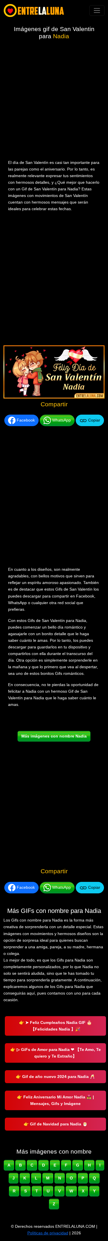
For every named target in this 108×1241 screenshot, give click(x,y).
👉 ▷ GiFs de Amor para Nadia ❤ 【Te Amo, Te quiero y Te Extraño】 (55, 1052)
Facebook (25, 420)
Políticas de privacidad (47, 1233)
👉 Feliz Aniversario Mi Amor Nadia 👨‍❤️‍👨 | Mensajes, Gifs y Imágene (55, 1100)
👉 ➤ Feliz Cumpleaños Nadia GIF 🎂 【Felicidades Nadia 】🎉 (55, 1025)
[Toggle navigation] (97, 10)
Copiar (93, 420)
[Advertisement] (54, 101)
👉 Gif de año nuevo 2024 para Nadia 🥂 (55, 1076)
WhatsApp (61, 420)
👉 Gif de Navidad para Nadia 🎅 (56, 1124)
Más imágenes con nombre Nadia (54, 736)
